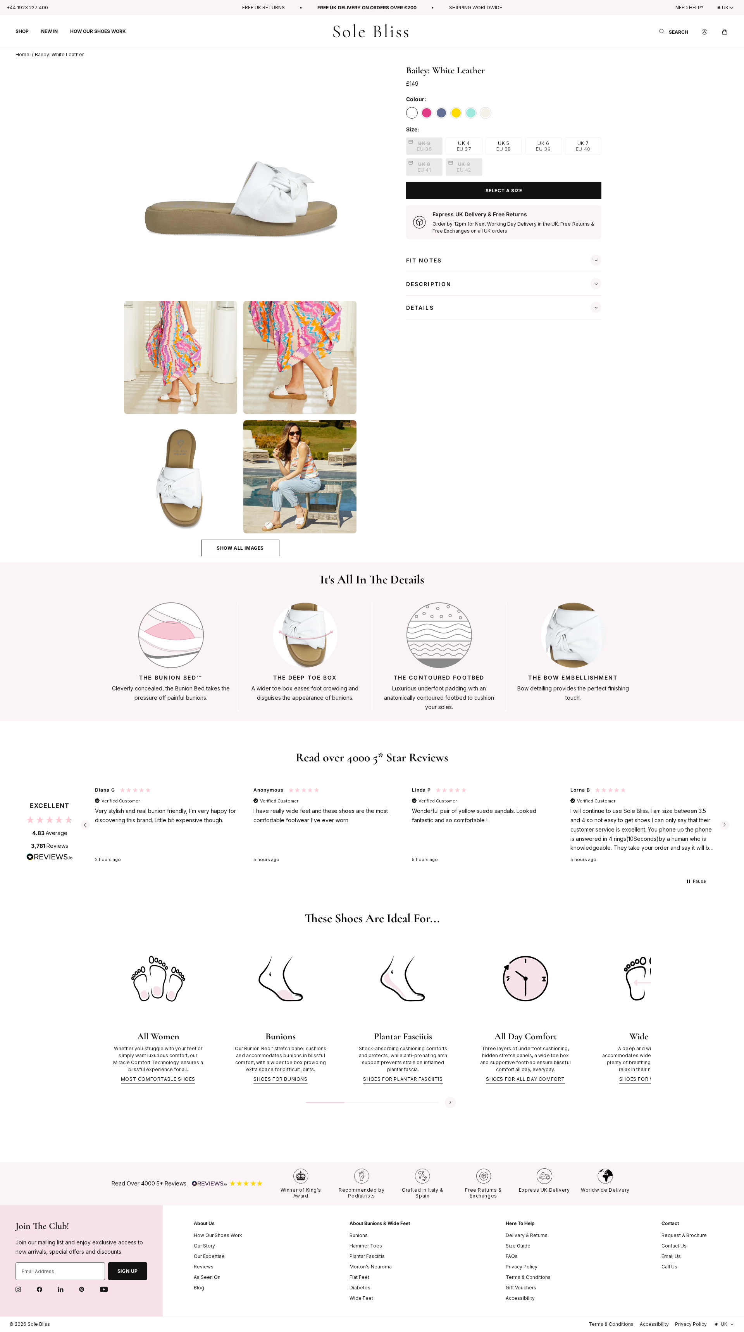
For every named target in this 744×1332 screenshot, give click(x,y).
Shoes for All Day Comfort (525, 1079)
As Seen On (207, 1277)
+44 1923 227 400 (27, 7)
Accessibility (520, 1298)
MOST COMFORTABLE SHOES (158, 1079)
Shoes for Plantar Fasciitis (403, 1079)
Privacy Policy (521, 1267)
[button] (22, 31)
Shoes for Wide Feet (648, 1079)
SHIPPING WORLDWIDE (475, 7)
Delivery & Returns (527, 1235)
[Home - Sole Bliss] (370, 31)
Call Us (669, 1267)
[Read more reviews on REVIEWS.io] (49, 858)
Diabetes (360, 1288)
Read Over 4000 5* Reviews (149, 1183)
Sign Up (127, 1271)
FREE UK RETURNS (263, 7)
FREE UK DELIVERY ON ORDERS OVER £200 (367, 7)
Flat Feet (359, 1277)
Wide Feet (361, 1298)
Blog (199, 1288)
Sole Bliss (39, 1324)
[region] (405, 825)
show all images (240, 548)
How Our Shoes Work (218, 1235)
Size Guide (518, 1246)
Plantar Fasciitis (367, 1256)
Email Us (671, 1256)
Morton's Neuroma (371, 1267)
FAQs (512, 1256)
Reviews (204, 1267)
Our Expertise (209, 1256)
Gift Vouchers (521, 1288)
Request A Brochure (684, 1235)
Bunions (359, 1235)
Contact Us (674, 1246)
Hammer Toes (366, 1246)
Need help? (689, 7)
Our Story (204, 1246)
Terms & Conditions (528, 1277)
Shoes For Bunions (280, 1079)
